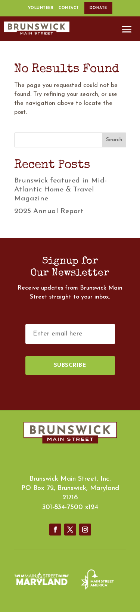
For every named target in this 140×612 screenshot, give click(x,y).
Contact (69, 8)
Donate (98, 8)
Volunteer (41, 8)
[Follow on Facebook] (55, 530)
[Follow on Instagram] (85, 530)
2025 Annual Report (49, 211)
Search (114, 140)
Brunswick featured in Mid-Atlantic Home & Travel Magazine (60, 189)
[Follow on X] (70, 530)
